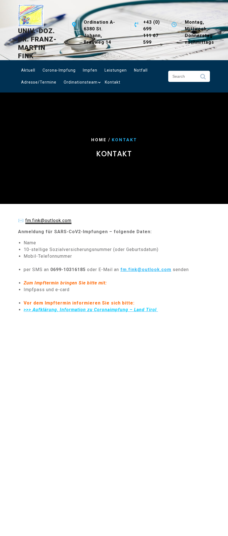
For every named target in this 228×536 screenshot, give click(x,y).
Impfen (90, 70)
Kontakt (112, 82)
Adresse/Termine (38, 82)
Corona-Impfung (59, 70)
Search (203, 78)
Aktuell (28, 70)
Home (99, 139)
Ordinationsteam (81, 82)
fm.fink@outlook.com (48, 220)
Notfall (141, 70)
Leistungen (116, 70)
